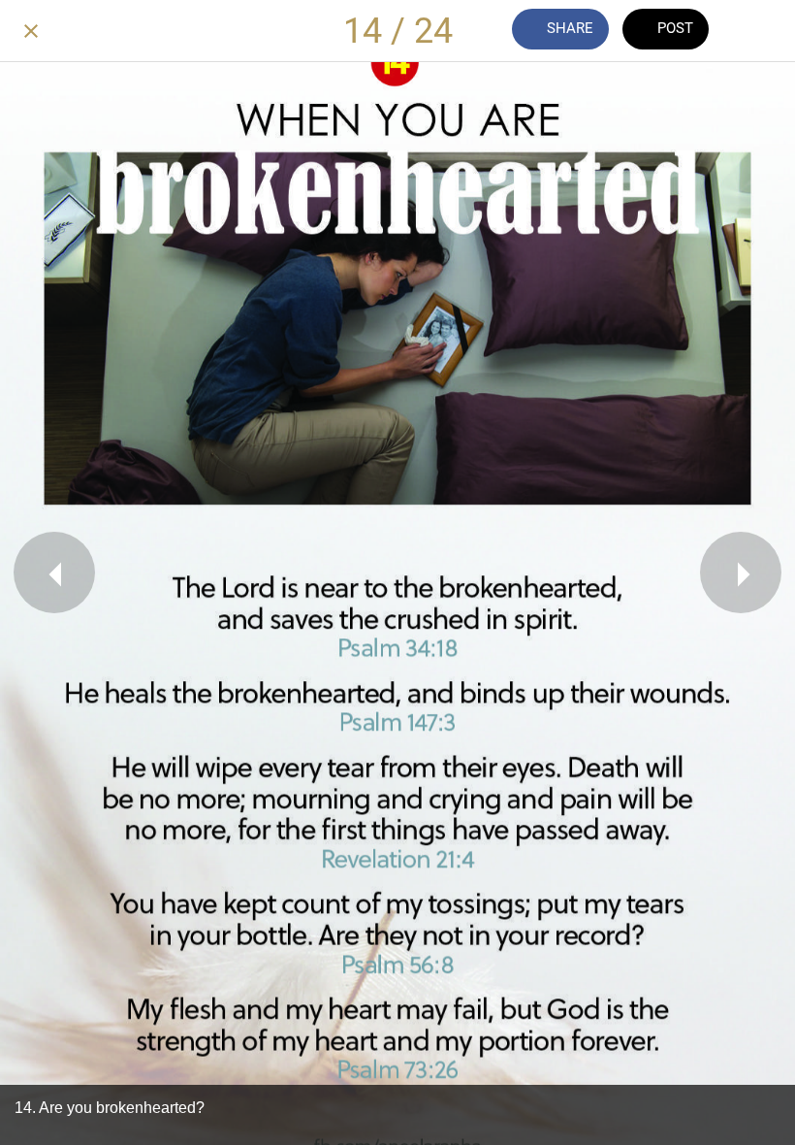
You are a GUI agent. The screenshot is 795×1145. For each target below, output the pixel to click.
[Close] (31, 31)
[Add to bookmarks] (764, 31)
